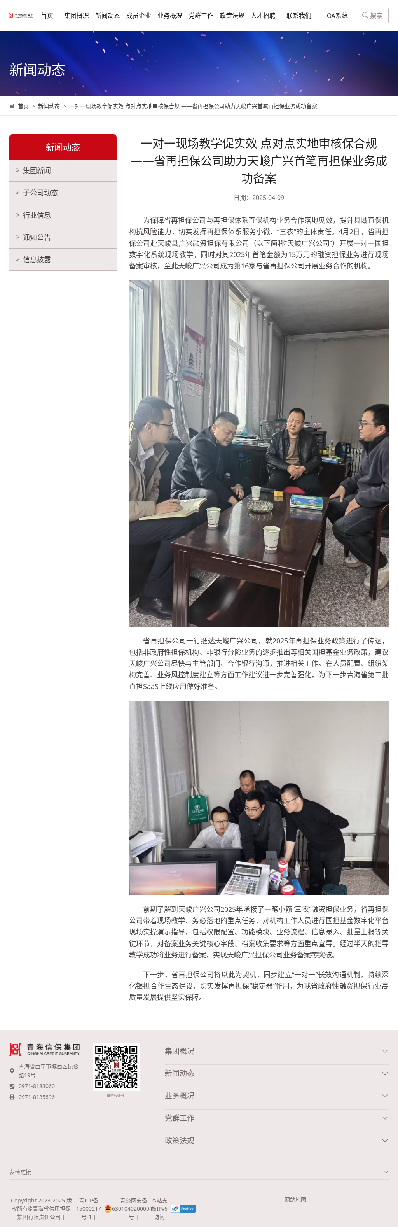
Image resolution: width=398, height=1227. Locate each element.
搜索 (376, 15)
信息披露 (37, 259)
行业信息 (37, 215)
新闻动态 (107, 15)
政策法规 (232, 15)
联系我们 (298, 15)
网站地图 (295, 1199)
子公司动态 (40, 192)
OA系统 (337, 15)
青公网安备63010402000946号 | (130, 1208)
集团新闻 (37, 170)
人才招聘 (263, 15)
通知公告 (37, 237)
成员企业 (138, 15)
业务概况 (169, 15)
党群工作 (201, 15)
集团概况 (76, 15)
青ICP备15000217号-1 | (88, 1208)
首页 (47, 15)
